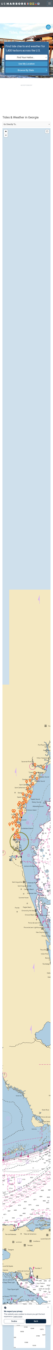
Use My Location (26, 63)
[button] (12, 823)
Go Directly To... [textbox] (10, 124)
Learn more (17, 1316)
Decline (14, 1321)
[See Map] (48, 27)
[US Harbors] (20, 3)
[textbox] (26, 57)
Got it (36, 1321)
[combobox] (26, 57)
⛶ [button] (47, 131)
